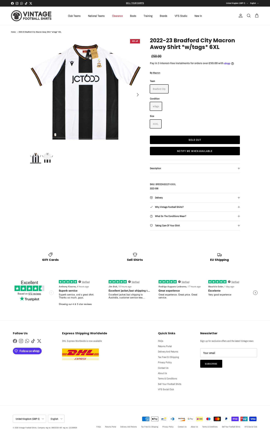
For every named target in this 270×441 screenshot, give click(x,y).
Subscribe (211, 363)
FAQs (160, 341)
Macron (156, 72)
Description (155, 168)
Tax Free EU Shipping (168, 357)
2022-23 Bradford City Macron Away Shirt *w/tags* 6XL (40, 32)
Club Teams (74, 16)
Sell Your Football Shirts (169, 384)
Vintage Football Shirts (28, 427)
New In (198, 16)
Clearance (117, 16)
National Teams (96, 16)
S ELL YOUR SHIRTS (135, 3)
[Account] (240, 16)
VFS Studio (181, 16)
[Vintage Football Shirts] (31, 15)
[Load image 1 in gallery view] (86, 93)
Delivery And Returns (168, 351)
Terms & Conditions (167, 378)
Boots (133, 16)
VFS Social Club (166, 389)
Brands (163, 16)
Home (13, 32)
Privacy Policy (165, 362)
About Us (162, 373)
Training (148, 16)
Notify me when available (195, 151)
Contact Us (163, 368)
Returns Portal (165, 346)
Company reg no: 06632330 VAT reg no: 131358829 (57, 427)
